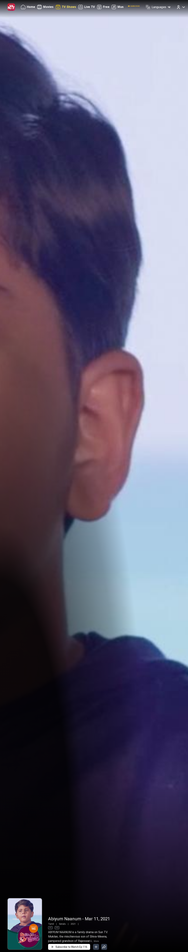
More (96, 941)
